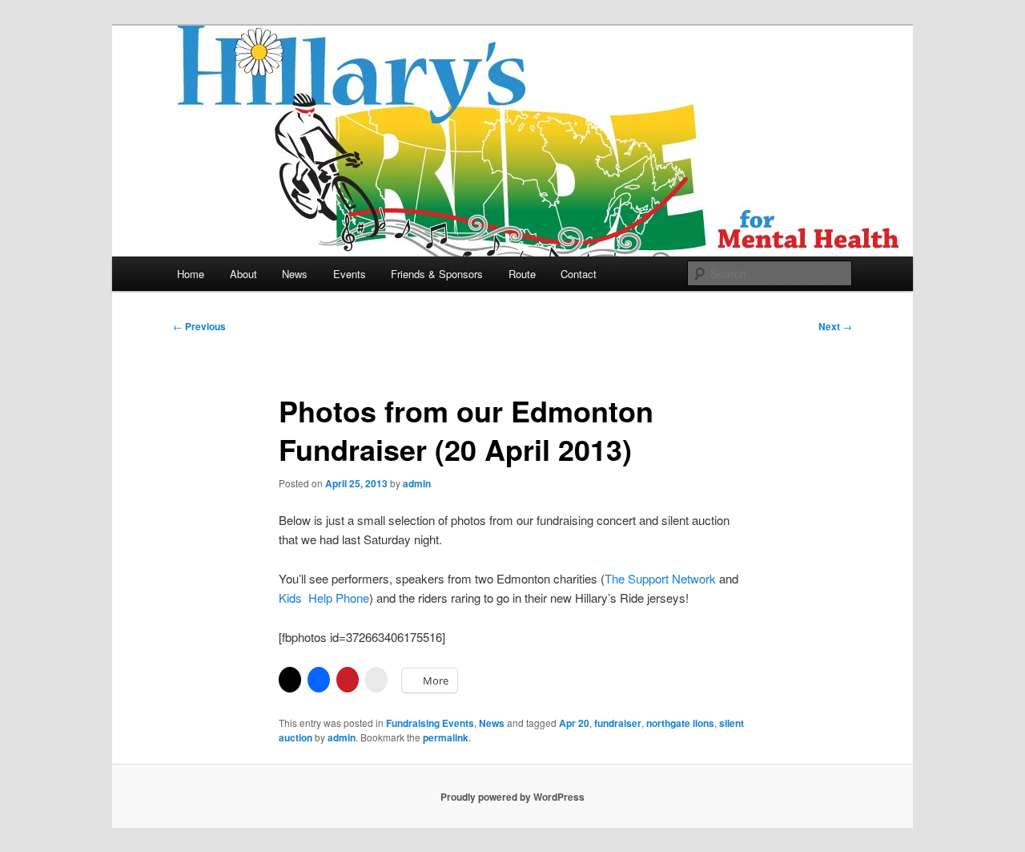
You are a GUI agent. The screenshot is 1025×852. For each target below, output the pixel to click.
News (295, 273)
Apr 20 (574, 723)
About (243, 273)
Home (190, 273)
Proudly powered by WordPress (512, 796)
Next (835, 326)
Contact (579, 273)
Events (349, 273)
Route (522, 273)
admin (417, 483)
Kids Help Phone (324, 597)
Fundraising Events (430, 723)
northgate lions (680, 723)
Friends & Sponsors (437, 273)
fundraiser (617, 723)
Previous (199, 326)
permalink (445, 737)
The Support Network (660, 578)
